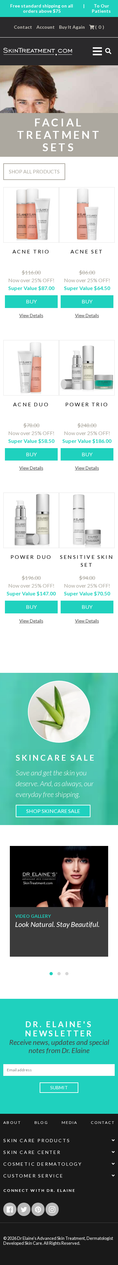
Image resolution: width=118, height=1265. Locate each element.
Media (70, 1122)
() (99, 27)
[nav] (51, 973)
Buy (31, 301)
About (12, 1122)
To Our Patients (101, 8)
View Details (31, 315)
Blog (41, 1122)
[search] (108, 51)
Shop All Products (34, 171)
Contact (23, 27)
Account (45, 27)
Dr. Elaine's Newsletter (59, 1028)
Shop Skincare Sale (53, 811)
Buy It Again (72, 27)
